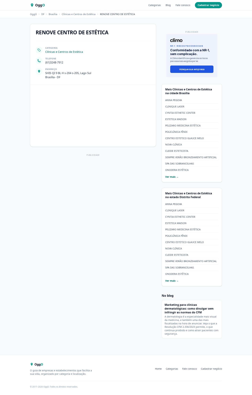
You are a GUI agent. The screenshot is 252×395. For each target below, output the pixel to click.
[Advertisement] (93, 181)
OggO (33, 14)
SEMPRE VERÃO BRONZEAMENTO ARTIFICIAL (191, 157)
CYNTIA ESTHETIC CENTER (180, 112)
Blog (168, 5)
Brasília (53, 14)
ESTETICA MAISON (176, 119)
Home (158, 368)
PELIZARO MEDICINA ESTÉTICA (183, 125)
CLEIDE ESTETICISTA (176, 150)
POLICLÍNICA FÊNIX (176, 131)
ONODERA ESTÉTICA (177, 170)
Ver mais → (172, 176)
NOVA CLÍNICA (173, 144)
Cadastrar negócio (208, 5)
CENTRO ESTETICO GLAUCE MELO (184, 138)
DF (42, 14)
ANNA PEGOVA (173, 100)
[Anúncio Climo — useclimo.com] (192, 55)
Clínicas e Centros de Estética (78, 14)
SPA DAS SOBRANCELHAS (179, 163)
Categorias (154, 5)
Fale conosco (183, 5)
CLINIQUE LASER (174, 106)
